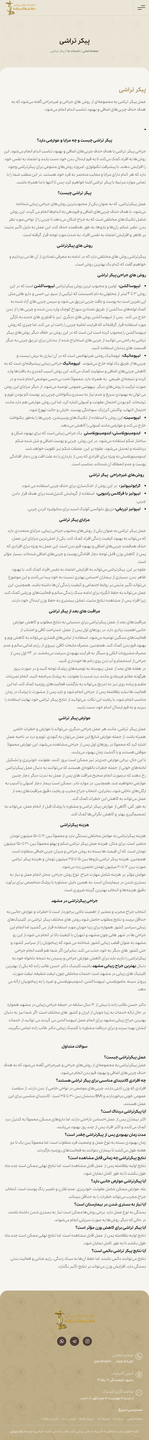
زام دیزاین (16, 1431)
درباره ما (118, 1419)
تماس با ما (69, 1419)
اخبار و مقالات (50, 1419)
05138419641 (102, 1362)
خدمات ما (73, 51)
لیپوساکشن (44, 286)
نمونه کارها (86, 1419)
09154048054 (124, 1362)
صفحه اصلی (90, 51)
